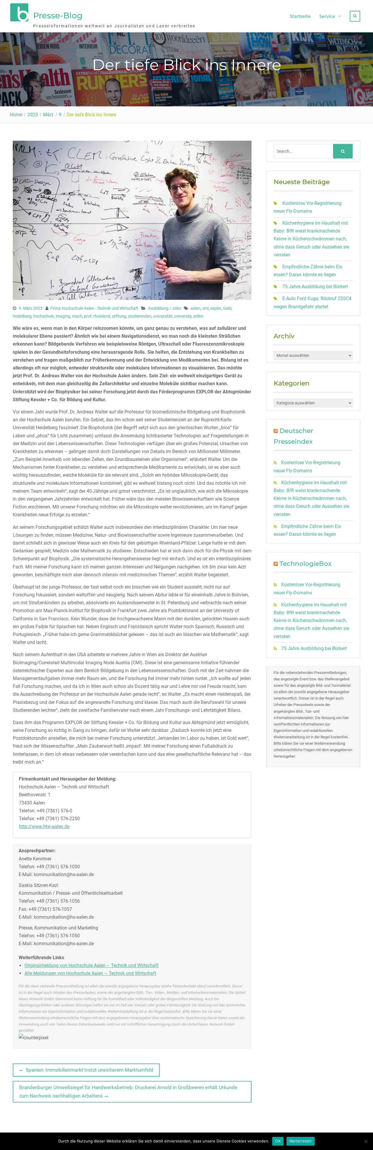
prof (88, 316)
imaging (63, 316)
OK (278, 1141)
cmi (205, 308)
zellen (198, 316)
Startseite (300, 16)
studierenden (140, 316)
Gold (227, 308)
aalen (195, 308)
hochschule (43, 316)
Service (327, 16)
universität (163, 316)
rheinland (101, 316)
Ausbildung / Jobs (164, 308)
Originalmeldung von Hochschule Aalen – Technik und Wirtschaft (91, 965)
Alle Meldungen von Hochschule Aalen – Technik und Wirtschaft (90, 973)
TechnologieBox (305, 564)
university (182, 316)
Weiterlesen (300, 1141)
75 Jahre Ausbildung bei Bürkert (315, 286)
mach (77, 316)
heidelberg (22, 316)
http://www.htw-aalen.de (44, 826)
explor (215, 308)
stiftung (119, 316)
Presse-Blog (57, 15)
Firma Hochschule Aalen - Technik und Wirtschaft (94, 308)
